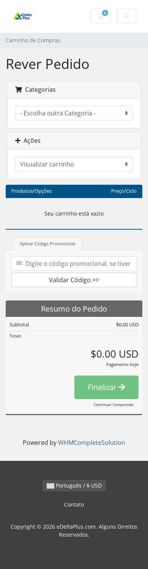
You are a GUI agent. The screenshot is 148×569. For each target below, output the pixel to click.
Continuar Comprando (114, 404)
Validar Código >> (74, 280)
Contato (74, 504)
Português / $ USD (78, 485)
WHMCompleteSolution (91, 442)
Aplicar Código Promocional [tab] (47, 243)
